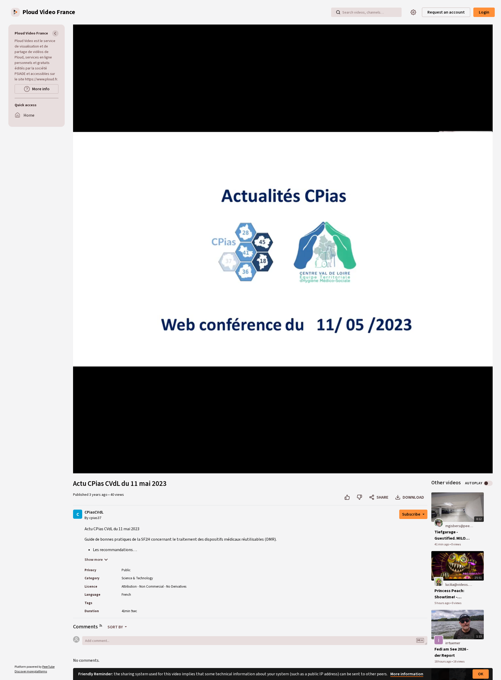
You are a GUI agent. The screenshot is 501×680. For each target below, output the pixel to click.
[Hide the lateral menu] (55, 33)
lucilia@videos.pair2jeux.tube (459, 584)
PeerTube (48, 667)
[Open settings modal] (413, 12)
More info (41, 89)
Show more (94, 559)
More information (406, 674)
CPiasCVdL (94, 512)
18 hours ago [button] (443, 661)
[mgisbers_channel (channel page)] (438, 522)
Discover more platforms (31, 671)
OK (480, 674)
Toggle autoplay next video (488, 483)
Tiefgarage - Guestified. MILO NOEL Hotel (450, 535)
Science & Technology (137, 578)
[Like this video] (347, 497)
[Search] (338, 12)
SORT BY (116, 627)
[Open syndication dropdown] (100, 625)
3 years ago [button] (98, 494)
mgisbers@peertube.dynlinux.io (459, 526)
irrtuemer (452, 643)
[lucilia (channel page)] (438, 581)
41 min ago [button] (442, 544)
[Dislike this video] (359, 497)
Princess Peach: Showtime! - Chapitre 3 (449, 594)
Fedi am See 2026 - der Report (451, 652)
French (126, 594)
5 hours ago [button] (442, 603)
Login (484, 12)
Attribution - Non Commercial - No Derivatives (154, 586)
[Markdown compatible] (420, 640)
